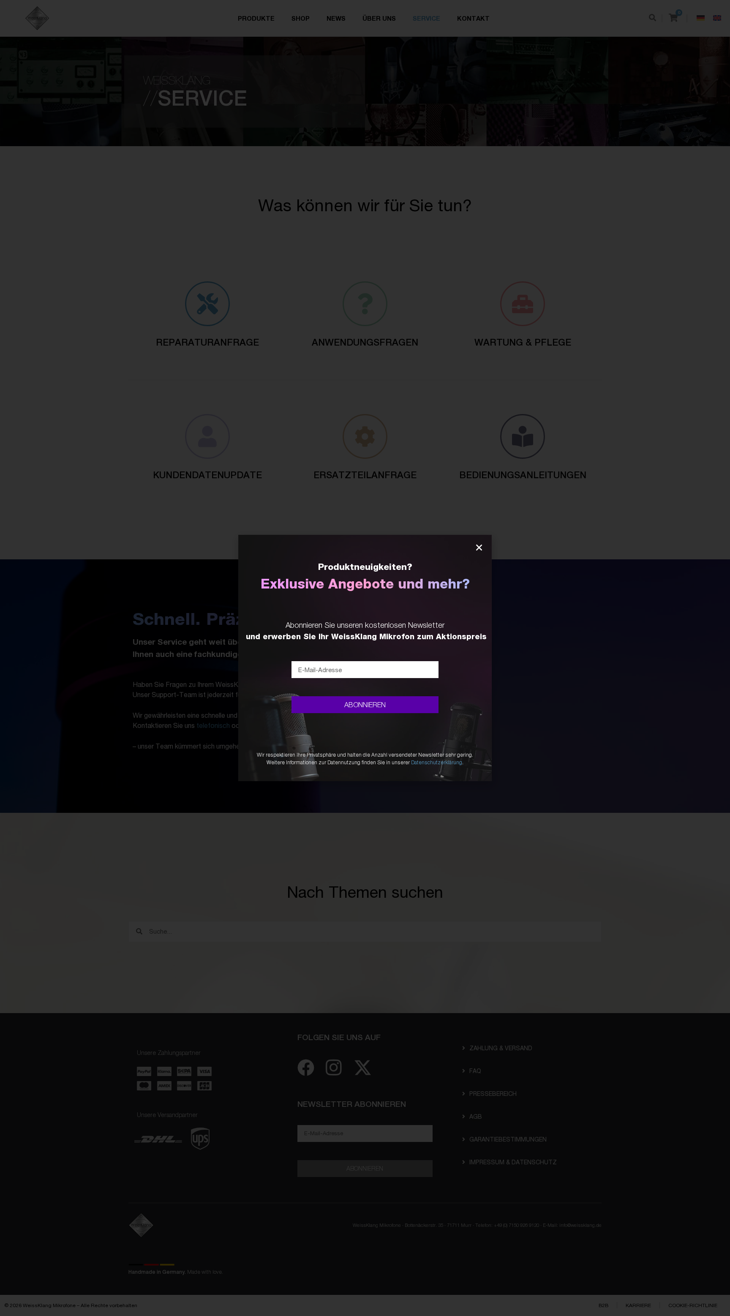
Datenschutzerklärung (436, 762)
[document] (365, 658)
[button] (479, 547)
